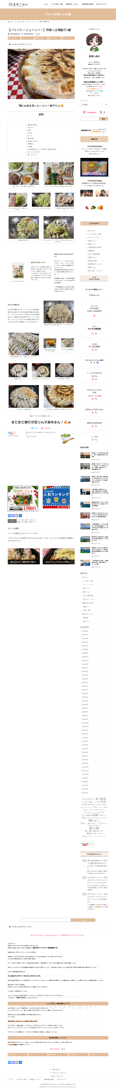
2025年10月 (85, 664)
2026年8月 (85, 631)
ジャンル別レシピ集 (22, 519)
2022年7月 (85, 785)
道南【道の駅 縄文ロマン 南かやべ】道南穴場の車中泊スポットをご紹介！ (97, 863)
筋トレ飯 (94, 828)
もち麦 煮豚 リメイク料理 (94, 804)
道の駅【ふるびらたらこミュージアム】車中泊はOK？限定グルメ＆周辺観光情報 (100, 514)
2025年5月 (85, 675)
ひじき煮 (84, 804)
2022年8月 (85, 781)
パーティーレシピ (94, 237)
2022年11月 (85, 770)
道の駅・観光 (92, 260)
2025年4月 (85, 679)
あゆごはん (91, 230)
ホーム (11, 1079)
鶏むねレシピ (92, 833)
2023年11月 (85, 726)
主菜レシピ (32, 519)
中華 (91, 815)
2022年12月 (85, 767)
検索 (103, 119)
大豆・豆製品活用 (94, 254)
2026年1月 (85, 657)
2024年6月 (85, 701)
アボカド (104, 804)
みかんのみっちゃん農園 (94, 360)
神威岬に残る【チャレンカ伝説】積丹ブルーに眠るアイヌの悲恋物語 (100, 504)
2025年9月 (85, 667)
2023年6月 (85, 745)
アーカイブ (84, 100)
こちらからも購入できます (17, 281)
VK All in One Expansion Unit (70, 1087)
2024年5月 (85, 704)
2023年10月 (85, 730)
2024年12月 (85, 686)
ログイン (26, 533)
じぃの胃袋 (94, 437)
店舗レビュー (92, 257)
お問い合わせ (56, 1069)
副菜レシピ (91, 244)
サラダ (97, 809)
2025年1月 (85, 682)
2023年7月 (85, 741)
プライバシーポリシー (59, 1073)
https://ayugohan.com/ (48, 935)
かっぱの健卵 (94, 346)
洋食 (90, 820)
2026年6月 (85, 638)
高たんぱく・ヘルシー (95, 270)
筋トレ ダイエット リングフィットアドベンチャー (94, 824)
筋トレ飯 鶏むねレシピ (94, 831)
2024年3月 (85, 712)
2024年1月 (85, 719)
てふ (96, 376)
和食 (96, 815)
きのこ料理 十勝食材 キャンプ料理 (90, 801)
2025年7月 (85, 671)
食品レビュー (92, 267)
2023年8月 (85, 737)
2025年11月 (85, 660)
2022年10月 (85, 774)
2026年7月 (85, 634)
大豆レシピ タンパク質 (101, 818)
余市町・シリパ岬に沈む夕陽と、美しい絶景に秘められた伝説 (100, 454)
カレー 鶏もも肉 (104, 807)
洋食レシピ (96, 821)
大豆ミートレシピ (88, 818)
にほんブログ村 (13, 435)
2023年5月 (85, 748)
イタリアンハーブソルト (86, 807)
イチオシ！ (95, 807)
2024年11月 (85, 690)
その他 (103, 801)
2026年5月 (85, 642)
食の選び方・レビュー (95, 264)
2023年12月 (85, 723)
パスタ (102, 812)
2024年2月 (85, 715)
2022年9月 (85, 778)
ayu (102, 882)
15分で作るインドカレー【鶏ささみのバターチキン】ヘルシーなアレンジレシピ (97, 880)
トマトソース (102, 809)
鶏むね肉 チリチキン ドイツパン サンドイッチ (94, 836)
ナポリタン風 (87, 812)
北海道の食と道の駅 (94, 247)
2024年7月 (85, 697)
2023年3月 (85, 756)
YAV (94, 392)
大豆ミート (103, 815)
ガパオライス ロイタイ (88, 809)
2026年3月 (85, 649)
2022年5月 (85, 792)
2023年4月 (85, 752)
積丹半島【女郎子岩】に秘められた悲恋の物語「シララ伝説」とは (100, 538)
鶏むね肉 (100, 833)
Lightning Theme (57, 1087)
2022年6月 (85, 789)
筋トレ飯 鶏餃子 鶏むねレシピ (27, 521)
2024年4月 (85, 708)
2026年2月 (85, 653)
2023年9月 (85, 734)
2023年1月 (85, 763)
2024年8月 (85, 693)
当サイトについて (57, 1076)
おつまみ (101, 798)
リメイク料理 (85, 815)
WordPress (48, 1087)
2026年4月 (85, 645)
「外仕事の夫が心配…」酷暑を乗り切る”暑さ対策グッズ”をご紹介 (100, 562)
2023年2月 (85, 759)
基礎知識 (91, 250)
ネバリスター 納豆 (95, 812)
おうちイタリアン (88, 799)
